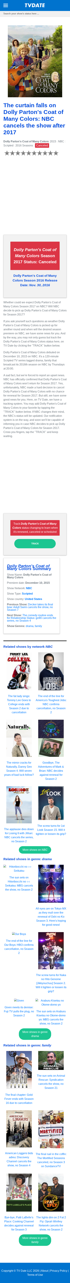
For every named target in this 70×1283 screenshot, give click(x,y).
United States (33, 599)
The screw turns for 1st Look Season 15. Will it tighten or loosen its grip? (51, 829)
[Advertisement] (35, 197)
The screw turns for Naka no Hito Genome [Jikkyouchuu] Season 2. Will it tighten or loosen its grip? (51, 983)
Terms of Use (35, 1274)
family (38, 626)
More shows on (35, 849)
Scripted (27, 593)
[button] (5, 6)
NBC (29, 588)
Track (35, 543)
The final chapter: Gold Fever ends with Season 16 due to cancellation (19, 1098)
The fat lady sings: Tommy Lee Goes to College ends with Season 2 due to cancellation (19, 704)
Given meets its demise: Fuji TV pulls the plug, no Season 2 (19, 1011)
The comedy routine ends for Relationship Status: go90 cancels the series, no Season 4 (31, 618)
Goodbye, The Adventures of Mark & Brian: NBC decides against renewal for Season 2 (51, 770)
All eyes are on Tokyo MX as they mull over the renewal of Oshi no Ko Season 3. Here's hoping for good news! (51, 916)
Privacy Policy (58, 1270)
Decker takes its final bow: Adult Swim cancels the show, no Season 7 (30, 607)
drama (29, 626)
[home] (35, 6)
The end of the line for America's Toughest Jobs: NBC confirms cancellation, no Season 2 (51, 704)
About (44, 1270)
